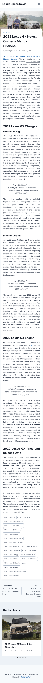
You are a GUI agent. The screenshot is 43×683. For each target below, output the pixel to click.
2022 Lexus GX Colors (11, 534)
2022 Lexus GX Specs (11, 567)
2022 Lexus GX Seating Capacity (15, 563)
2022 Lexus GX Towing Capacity (15, 571)
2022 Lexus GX (9, 517)
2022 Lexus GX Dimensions (13, 538)
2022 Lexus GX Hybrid (11, 546)
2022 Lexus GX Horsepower (13, 542)
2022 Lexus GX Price (11, 559)
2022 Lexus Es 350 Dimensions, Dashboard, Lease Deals (33, 591)
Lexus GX (6, 32)
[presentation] (21, 627)
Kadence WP (26, 677)
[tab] (17, 657)
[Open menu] (39, 3)
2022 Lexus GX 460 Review (13, 526)
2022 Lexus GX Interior (12, 550)
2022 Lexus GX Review (29, 559)
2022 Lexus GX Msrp (27, 555)
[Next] (37, 635)
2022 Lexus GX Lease (29, 550)
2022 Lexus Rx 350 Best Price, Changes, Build (10, 589)
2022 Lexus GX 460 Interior (13, 522)
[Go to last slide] (5, 635)
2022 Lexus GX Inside (29, 546)
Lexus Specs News (11, 51)
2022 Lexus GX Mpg (11, 555)
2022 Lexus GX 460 (24, 517)
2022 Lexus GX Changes (12, 530)
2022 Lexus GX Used (11, 575)
